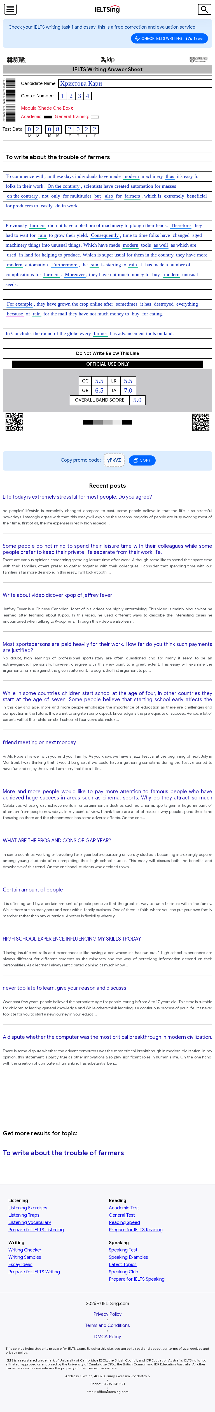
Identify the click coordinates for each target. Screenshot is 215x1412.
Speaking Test (123, 1250)
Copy (145, 460)
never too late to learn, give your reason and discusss (64, 988)
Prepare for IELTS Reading (136, 1230)
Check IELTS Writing (172, 38)
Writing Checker (24, 1250)
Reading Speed (124, 1222)
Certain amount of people (33, 890)
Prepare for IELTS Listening (36, 1230)
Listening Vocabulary (29, 1222)
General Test (122, 1215)
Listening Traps (23, 1215)
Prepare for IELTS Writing (34, 1272)
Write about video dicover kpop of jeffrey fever (57, 595)
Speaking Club (123, 1272)
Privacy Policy (107, 1314)
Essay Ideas (20, 1264)
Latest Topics (123, 1264)
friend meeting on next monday (39, 742)
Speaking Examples (128, 1257)
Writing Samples (24, 1257)
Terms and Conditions (107, 1325)
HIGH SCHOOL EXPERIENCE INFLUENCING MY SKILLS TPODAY (72, 939)
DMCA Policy (107, 1337)
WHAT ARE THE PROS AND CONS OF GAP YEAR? (57, 841)
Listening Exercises (27, 1208)
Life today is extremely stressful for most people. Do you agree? (77, 497)
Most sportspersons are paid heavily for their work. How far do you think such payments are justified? (107, 647)
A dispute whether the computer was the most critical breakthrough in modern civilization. (107, 1037)
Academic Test (124, 1208)
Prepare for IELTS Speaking (137, 1279)
